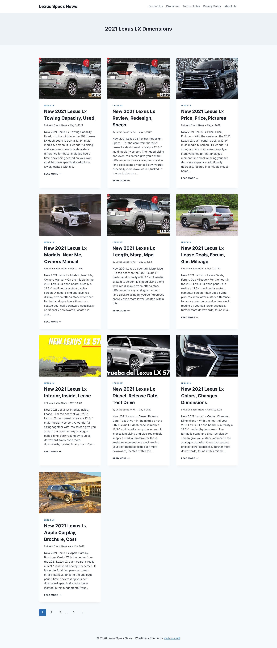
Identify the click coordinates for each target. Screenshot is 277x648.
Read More (52, 174)
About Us (230, 6)
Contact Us (155, 6)
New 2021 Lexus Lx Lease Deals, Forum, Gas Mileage (203, 254)
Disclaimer (173, 6)
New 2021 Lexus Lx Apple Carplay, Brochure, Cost (65, 532)
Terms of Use (191, 6)
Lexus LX (49, 105)
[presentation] (70, 78)
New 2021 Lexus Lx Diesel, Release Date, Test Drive (136, 395)
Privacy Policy (212, 6)
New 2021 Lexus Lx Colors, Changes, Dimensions (202, 395)
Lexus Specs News (57, 125)
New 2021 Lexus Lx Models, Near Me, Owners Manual (65, 254)
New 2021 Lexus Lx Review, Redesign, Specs (134, 118)
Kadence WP (172, 638)
